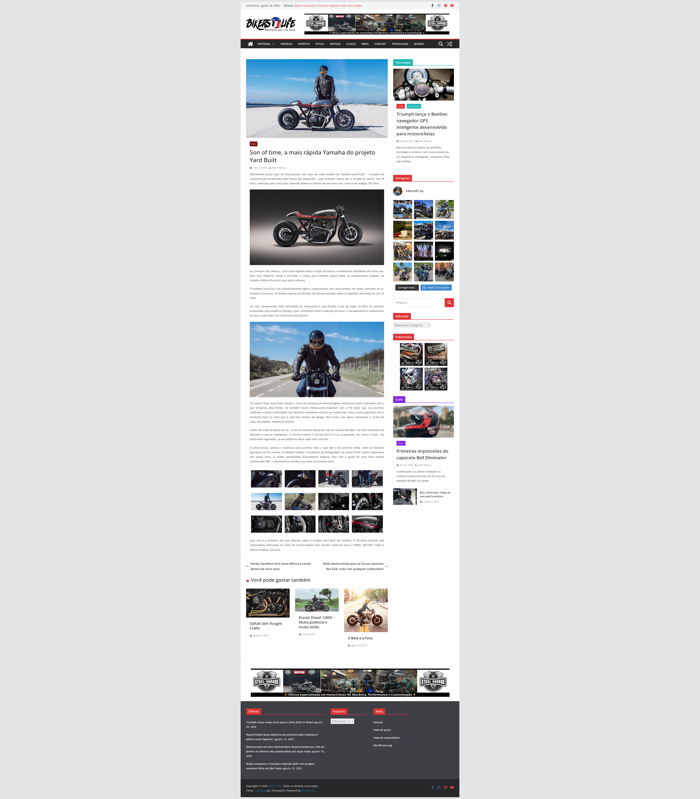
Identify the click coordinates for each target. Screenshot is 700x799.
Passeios (286, 44)
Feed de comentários (387, 737)
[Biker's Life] (250, 44)
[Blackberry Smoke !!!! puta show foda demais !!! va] (423, 251)
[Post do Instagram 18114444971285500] (402, 209)
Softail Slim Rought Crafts (266, 626)
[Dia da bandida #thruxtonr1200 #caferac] (444, 209)
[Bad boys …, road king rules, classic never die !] (423, 272)
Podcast (380, 44)
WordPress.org (383, 745)
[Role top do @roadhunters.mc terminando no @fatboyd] (423, 209)
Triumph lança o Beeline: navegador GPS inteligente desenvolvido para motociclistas (422, 124)
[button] (273, 43)
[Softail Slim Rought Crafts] (268, 591)
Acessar (378, 722)
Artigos (335, 44)
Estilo (320, 44)
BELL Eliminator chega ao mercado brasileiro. (435, 494)
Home (400, 106)
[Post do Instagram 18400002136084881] (402, 230)
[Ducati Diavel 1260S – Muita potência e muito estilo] (317, 591)
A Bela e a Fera (360, 638)
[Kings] (402, 272)
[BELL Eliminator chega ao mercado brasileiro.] (405, 497)
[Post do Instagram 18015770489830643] (444, 251)
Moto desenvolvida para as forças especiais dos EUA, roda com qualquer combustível (353, 566)
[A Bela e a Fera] (366, 591)
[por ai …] (444, 272)
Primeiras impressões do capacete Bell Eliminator (422, 454)
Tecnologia (400, 44)
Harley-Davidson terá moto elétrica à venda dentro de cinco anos (280, 566)
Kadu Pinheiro (279, 167)
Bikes (365, 44)
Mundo (419, 44)
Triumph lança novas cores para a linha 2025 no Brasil (279, 722)
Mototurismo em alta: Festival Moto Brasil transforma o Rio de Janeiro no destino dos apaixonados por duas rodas (331, 7)
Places (351, 44)
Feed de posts (382, 730)
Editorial (264, 44)
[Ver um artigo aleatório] (449, 44)
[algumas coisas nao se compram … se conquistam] (423, 230)
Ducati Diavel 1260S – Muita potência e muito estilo (317, 622)
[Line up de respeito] (444, 230)
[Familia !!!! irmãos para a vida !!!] (402, 251)
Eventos (304, 44)
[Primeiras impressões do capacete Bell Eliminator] (423, 422)
